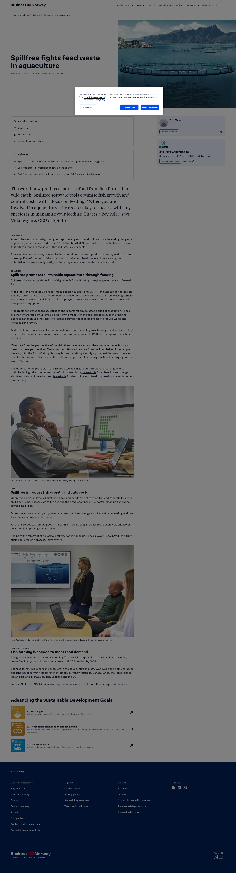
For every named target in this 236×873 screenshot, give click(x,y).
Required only (129, 107)
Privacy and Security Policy (94, 100)
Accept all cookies (150, 107)
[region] (119, 101)
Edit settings (87, 107)
